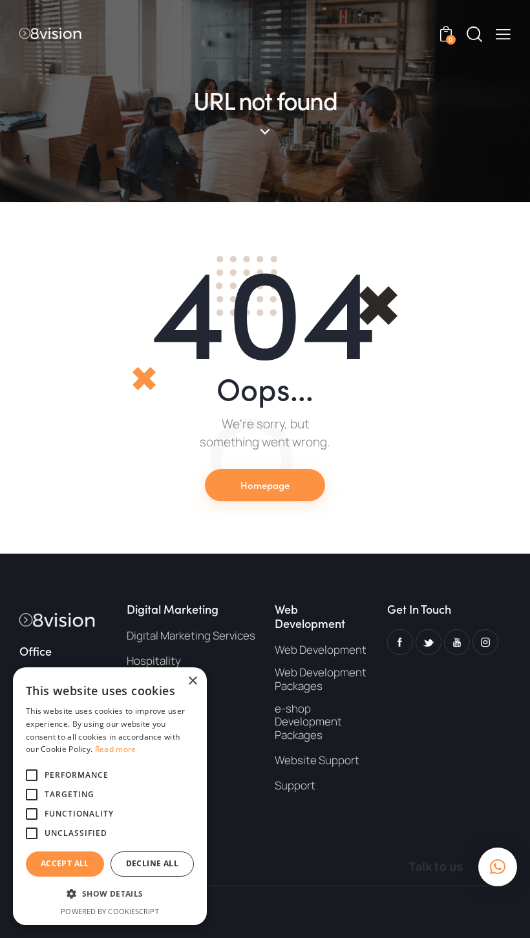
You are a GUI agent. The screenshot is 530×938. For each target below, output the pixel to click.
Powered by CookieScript (109, 911)
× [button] (192, 681)
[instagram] (485, 642)
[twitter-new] (428, 642)
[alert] (110, 796)
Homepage (265, 485)
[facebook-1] (400, 642)
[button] (503, 33)
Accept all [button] (65, 863)
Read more (115, 749)
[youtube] (457, 642)
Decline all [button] (152, 863)
